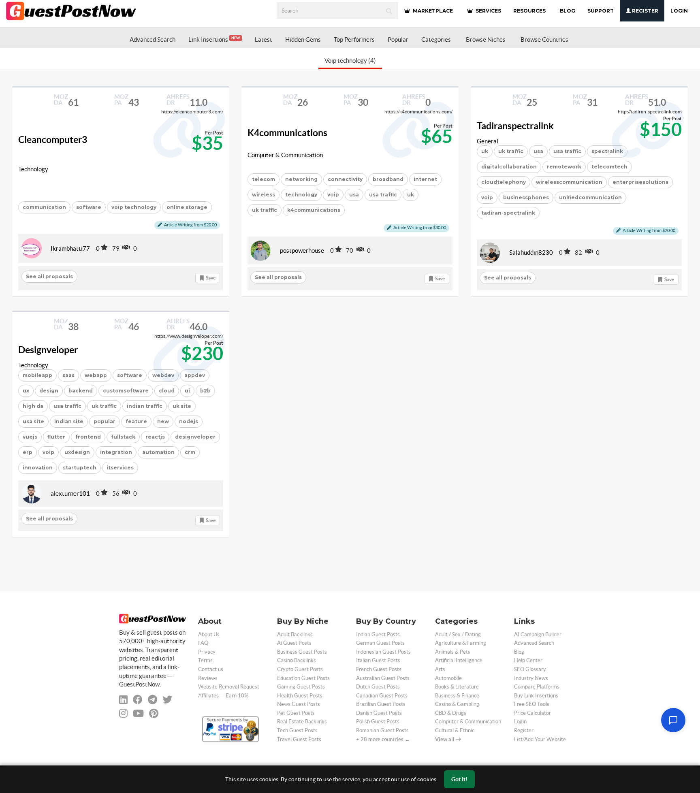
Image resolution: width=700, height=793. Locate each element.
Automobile (448, 678)
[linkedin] (123, 699)
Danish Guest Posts (379, 713)
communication (44, 207)
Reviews (208, 678)
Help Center (528, 660)
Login (679, 11)
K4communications (287, 133)
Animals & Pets (452, 652)
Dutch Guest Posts (378, 687)
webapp (96, 375)
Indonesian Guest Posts (383, 652)
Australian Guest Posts (383, 678)
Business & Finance (457, 696)
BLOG (567, 11)
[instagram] (123, 713)
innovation (38, 468)
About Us (209, 634)
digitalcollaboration (509, 167)
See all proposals (49, 276)
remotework (564, 167)
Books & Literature (457, 687)
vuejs (30, 437)
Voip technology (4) (350, 60)
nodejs (188, 421)
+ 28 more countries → (383, 739)
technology (301, 195)
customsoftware (126, 391)
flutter (56, 437)
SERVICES (487, 11)
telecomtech (609, 167)
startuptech (79, 468)
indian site (68, 421)
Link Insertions (214, 39)
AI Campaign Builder (537, 634)
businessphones (526, 197)
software (88, 207)
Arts (440, 669)
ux (26, 391)
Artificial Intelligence (458, 660)
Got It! (459, 779)
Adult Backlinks (295, 634)
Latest (263, 39)
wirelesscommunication (569, 182)
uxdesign (77, 452)
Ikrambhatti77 (70, 248)
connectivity (345, 179)
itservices (120, 468)
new (163, 421)
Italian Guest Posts (378, 660)
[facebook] (138, 699)
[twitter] (167, 699)
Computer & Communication (285, 154)
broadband (388, 179)
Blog (519, 652)
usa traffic (383, 195)
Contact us (210, 669)
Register (644, 11)
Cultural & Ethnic (454, 730)
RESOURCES (529, 11)
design (48, 391)
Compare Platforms (536, 687)
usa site (33, 421)
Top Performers (354, 39)
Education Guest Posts (303, 678)
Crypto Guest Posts (300, 669)
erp (27, 452)
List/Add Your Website (540, 739)
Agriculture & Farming (460, 643)
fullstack (123, 437)
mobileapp (37, 375)
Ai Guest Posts (294, 643)
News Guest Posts (298, 704)
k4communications (313, 210)
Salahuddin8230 (531, 252)
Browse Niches (486, 39)
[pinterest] (153, 713)
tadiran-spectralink (508, 213)
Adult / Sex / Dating (458, 634)
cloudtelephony (503, 182)
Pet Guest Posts (296, 713)
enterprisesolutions (640, 182)
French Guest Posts (378, 669)
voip (333, 195)
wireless (263, 195)
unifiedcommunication (590, 197)
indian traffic (144, 406)
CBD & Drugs (450, 713)
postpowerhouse (302, 250)
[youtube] (138, 713)
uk (410, 195)
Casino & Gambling (457, 704)
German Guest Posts (380, 643)
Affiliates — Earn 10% (223, 696)
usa (354, 195)
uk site (182, 406)
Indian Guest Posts (378, 634)
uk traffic (264, 210)
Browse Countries (544, 39)
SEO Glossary (530, 669)
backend (80, 391)
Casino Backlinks (296, 660)
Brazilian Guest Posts (380, 704)
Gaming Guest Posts (301, 687)
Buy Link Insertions (536, 696)
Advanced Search (152, 39)
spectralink (607, 151)
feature (136, 421)
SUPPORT (600, 11)
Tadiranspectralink (515, 126)
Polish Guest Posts (377, 721)
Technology (33, 169)
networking (301, 179)
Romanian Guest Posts (382, 730)
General (487, 141)
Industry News (531, 678)
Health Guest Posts (299, 696)
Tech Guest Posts (297, 730)
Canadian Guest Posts (382, 696)
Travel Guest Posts (299, 739)
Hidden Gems (303, 39)
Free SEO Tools (531, 704)
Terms (205, 660)
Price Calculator (532, 713)
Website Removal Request (228, 687)
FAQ (203, 643)
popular (104, 421)
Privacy (207, 652)
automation (158, 452)
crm (190, 452)
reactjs (155, 437)
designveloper (195, 437)
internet (425, 179)
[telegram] (152, 699)
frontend (88, 437)
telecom (263, 179)
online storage (186, 207)
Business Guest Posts (302, 652)
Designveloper (48, 350)
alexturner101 (70, 493)
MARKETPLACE (432, 11)
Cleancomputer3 (52, 139)
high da (33, 406)
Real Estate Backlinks (302, 721)
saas (68, 375)
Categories (436, 39)
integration (116, 452)
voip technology (133, 207)
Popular (398, 39)
